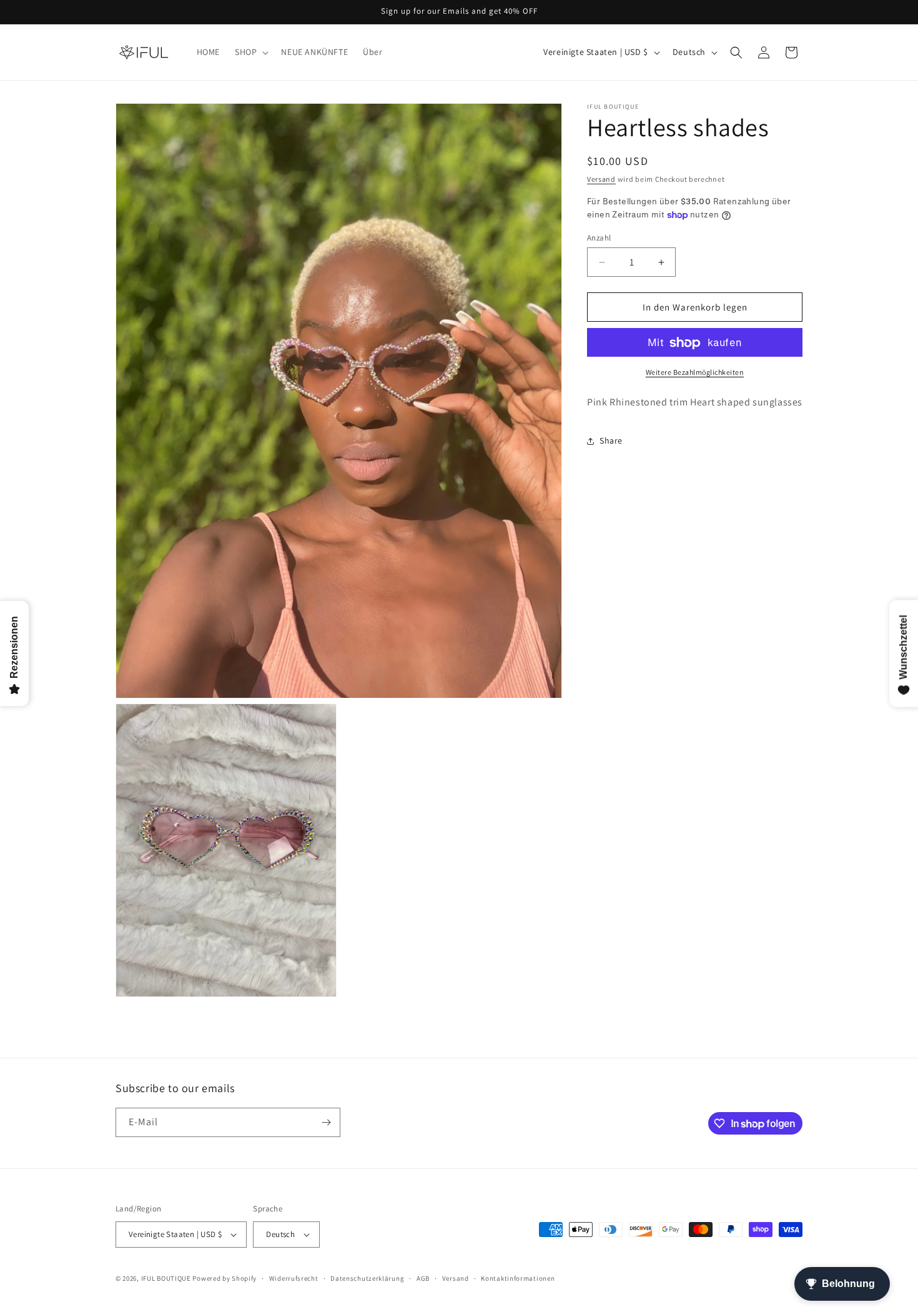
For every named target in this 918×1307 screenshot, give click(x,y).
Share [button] (611, 441)
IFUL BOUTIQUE (166, 1278)
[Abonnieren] (326, 1122)
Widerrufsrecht (293, 1277)
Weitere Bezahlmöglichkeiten (695, 372)
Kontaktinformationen (518, 1277)
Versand (601, 179)
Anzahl (599, 237)
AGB (423, 1277)
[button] (250, 52)
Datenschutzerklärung (367, 1277)
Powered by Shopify (224, 1278)
